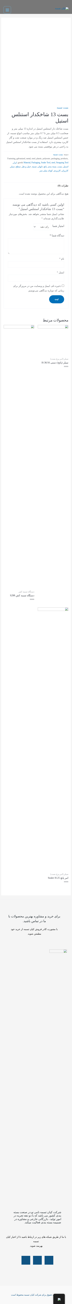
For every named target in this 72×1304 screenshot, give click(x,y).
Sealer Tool (45, 162)
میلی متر (43, 170)
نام (61, 258)
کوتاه (50, 170)
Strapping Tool (62, 162)
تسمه (34, 166)
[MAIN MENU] (7, 10)
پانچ (45, 166)
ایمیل (60, 272)
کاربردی (57, 170)
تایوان (40, 166)
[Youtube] (49, 1260)
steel (53, 162)
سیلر (12, 166)
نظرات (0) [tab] (63, 185)
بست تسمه (62, 107)
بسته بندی (52, 166)
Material (27, 162)
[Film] (25, 1260)
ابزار (15, 162)
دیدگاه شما (57, 235)
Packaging (35, 162)
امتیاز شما (58, 226)
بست (59, 166)
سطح (18, 166)
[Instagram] (37, 1260)
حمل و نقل (26, 166)
